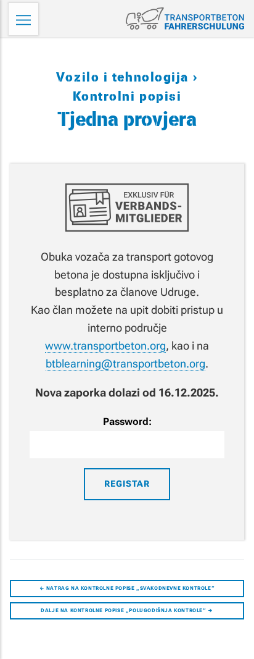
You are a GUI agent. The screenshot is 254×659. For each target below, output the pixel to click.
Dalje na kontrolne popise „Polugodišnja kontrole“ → (127, 610)
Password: (127, 421)
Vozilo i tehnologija (124, 77)
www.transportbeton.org (105, 345)
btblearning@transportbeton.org (125, 363)
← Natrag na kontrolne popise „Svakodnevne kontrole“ (127, 588)
